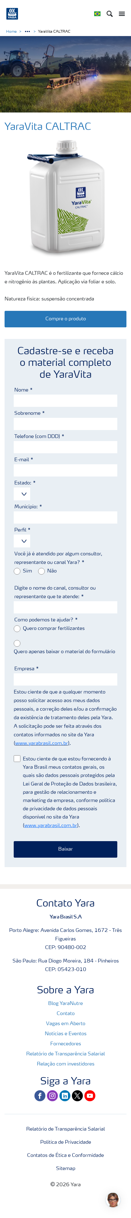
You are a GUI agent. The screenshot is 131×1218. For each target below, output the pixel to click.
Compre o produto (65, 319)
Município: (26, 507)
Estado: (22, 483)
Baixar (65, 849)
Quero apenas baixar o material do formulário (64, 651)
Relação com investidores (65, 1064)
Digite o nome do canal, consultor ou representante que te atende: (55, 592)
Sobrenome (27, 413)
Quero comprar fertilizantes (54, 628)
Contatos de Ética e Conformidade (65, 1155)
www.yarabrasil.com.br (41, 743)
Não (52, 571)
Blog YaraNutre (65, 1003)
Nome (21, 390)
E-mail (21, 460)
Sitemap (65, 1168)
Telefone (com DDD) (37, 436)
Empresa (24, 669)
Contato (66, 1013)
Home (11, 32)
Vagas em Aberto (65, 1023)
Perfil (20, 530)
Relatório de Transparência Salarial (65, 1054)
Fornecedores (65, 1044)
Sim (27, 571)
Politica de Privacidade (65, 1142)
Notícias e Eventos (66, 1034)
